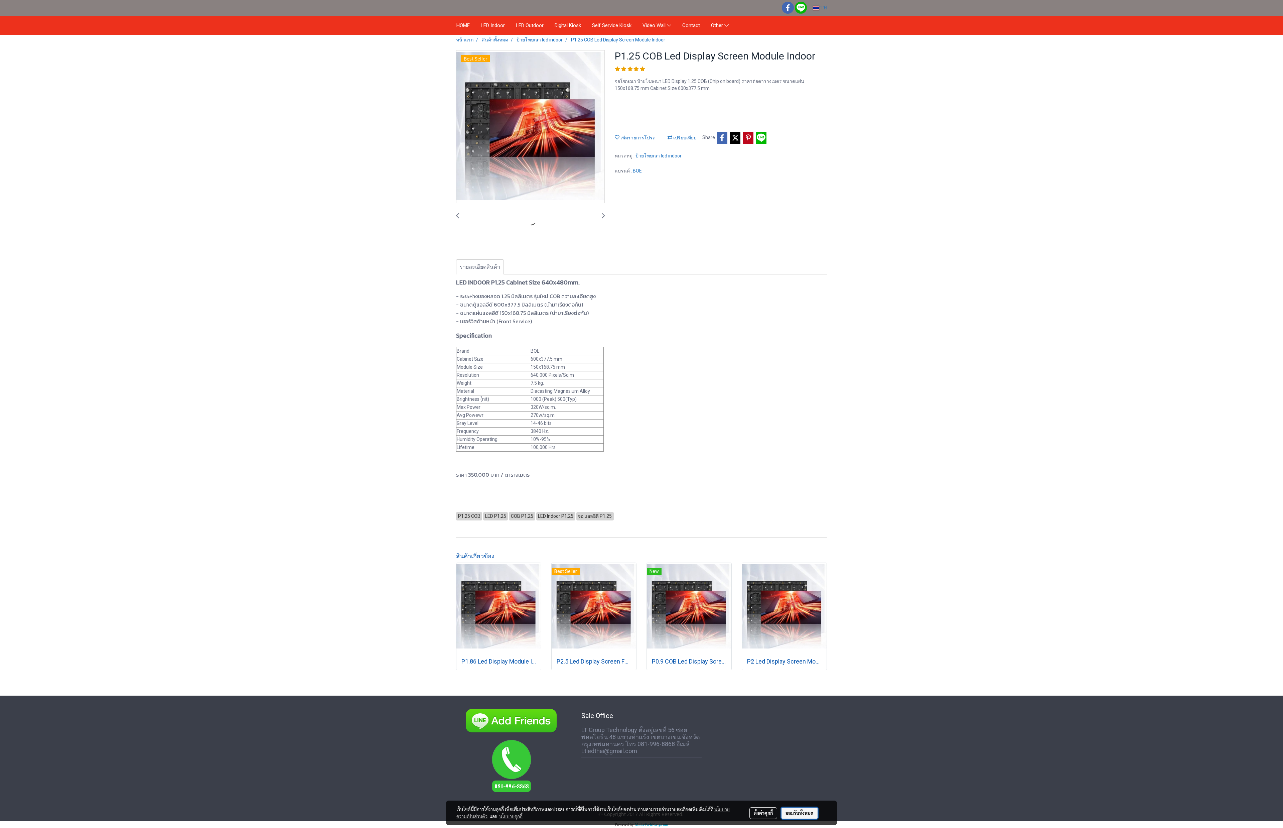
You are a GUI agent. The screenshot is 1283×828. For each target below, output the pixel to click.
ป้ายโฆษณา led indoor (658, 155)
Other (717, 25)
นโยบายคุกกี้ (511, 816)
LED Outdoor (530, 25)
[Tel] (511, 769)
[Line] (511, 720)
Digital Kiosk (568, 25)
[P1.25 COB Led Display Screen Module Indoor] (530, 127)
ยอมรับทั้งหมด (800, 813)
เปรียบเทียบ (684, 137)
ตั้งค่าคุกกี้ (763, 813)
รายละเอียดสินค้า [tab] (480, 267)
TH (823, 7)
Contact (691, 25)
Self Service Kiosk (611, 25)
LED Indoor (493, 25)
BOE (637, 170)
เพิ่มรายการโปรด (637, 137)
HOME (463, 25)
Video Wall (655, 25)
